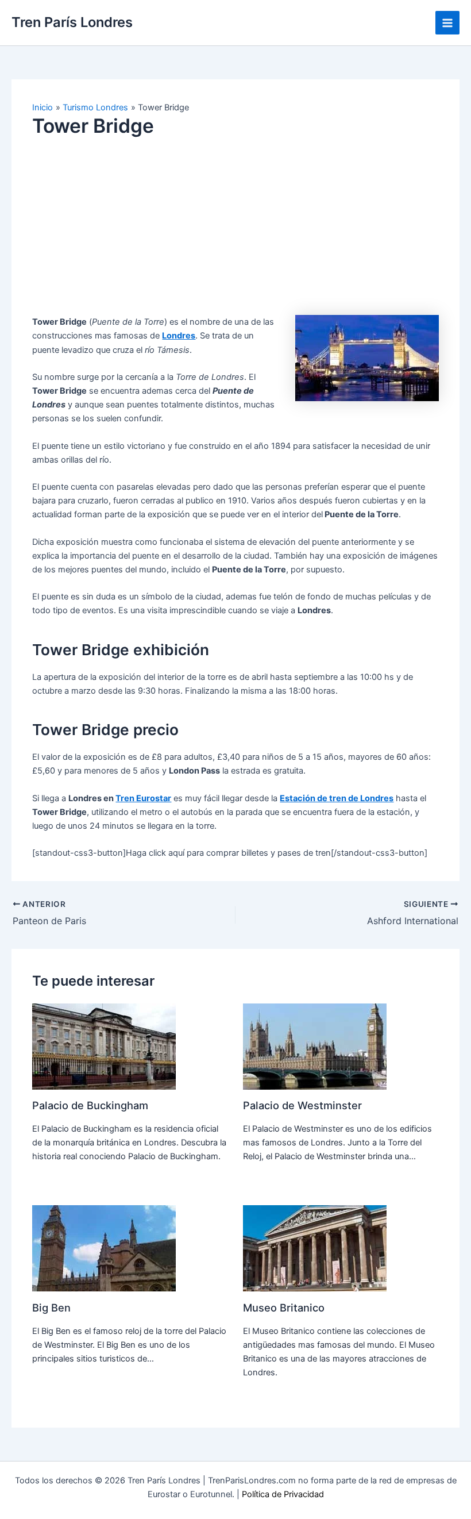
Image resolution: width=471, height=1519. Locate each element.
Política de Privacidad (283, 1494)
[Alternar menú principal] (447, 23)
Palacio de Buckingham (90, 1105)
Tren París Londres (72, 22)
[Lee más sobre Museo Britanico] (315, 1248)
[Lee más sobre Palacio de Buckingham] (104, 1046)
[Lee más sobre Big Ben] (104, 1248)
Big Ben (51, 1307)
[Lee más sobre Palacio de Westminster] (315, 1046)
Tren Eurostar (143, 798)
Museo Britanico (284, 1307)
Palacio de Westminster (302, 1105)
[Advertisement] (235, 234)
